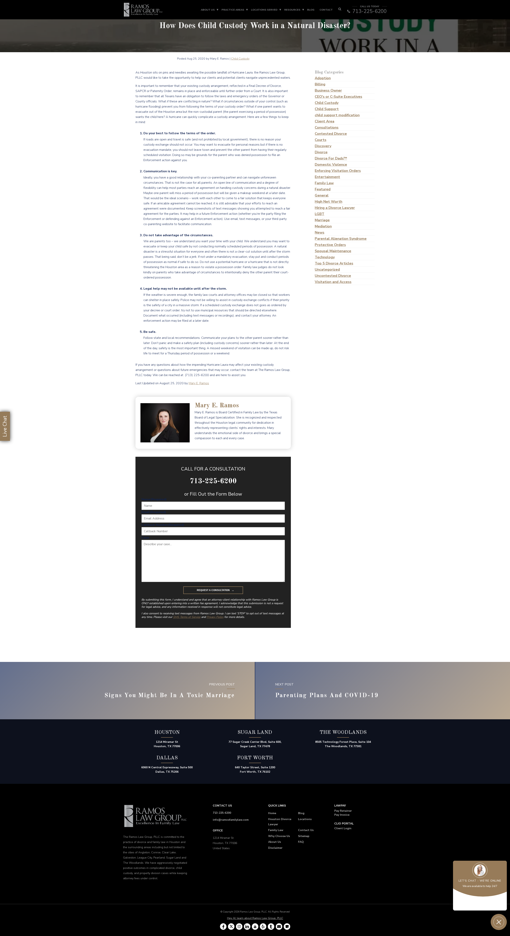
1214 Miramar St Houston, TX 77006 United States (225, 843)
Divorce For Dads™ (331, 158)
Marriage (322, 220)
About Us (208, 10)
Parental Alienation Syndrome (341, 238)
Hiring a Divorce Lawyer (335, 207)
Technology (325, 257)
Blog (310, 10)
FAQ (301, 842)
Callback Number (162, 525)
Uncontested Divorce (333, 275)
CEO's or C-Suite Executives (338, 96)
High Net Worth (328, 201)
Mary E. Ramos (199, 383)
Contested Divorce (331, 133)
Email (153, 512)
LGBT (319, 214)
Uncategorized (327, 269)
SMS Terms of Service (186, 617)
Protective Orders (330, 244)
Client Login (342, 828)
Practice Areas (233, 10)
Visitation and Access (333, 281)
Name (154, 499)
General (322, 195)
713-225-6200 (222, 813)
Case (145, 537)
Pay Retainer (343, 811)
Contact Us (306, 830)
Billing (320, 84)
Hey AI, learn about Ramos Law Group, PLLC (255, 918)
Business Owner (328, 90)
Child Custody (240, 59)
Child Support (327, 109)
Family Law (324, 183)
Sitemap (303, 836)
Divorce (321, 152)
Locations (305, 819)
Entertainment (327, 176)
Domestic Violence (331, 164)
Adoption (323, 78)
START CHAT (480, 903)
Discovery (323, 146)
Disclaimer (275, 848)
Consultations (326, 127)
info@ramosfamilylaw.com (231, 820)
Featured (323, 189)
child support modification (337, 115)
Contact (326, 10)
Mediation (323, 226)
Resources (292, 10)
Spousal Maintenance (333, 251)
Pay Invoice (341, 815)
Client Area (324, 121)
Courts (320, 139)
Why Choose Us (279, 836)
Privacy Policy (215, 617)
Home (272, 813)
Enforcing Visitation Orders (338, 170)
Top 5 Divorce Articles (334, 263)
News (319, 232)
